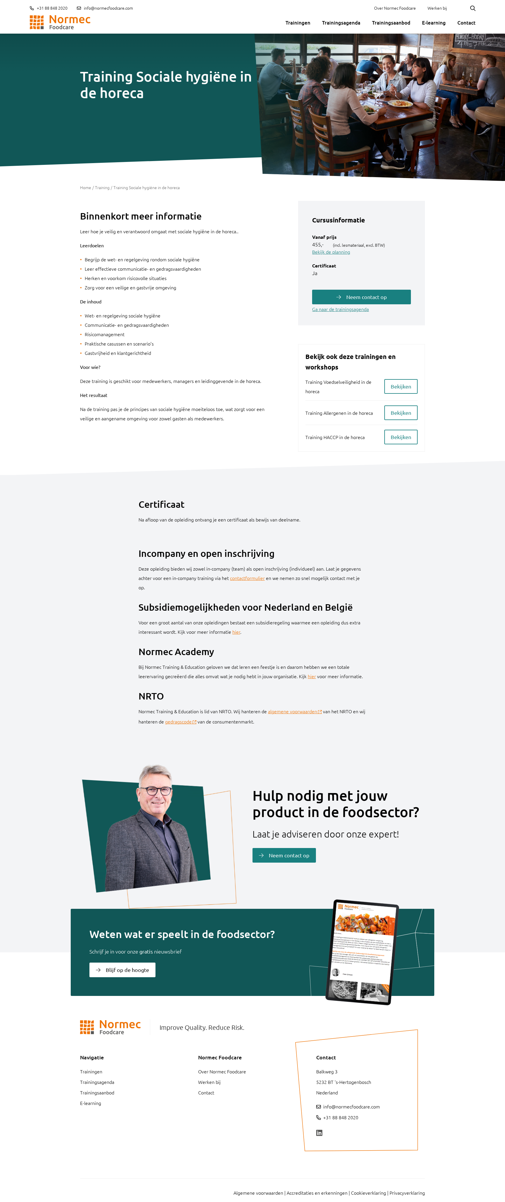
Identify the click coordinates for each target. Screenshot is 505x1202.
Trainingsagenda (341, 22)
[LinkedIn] (319, 1133)
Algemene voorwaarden (258, 1192)
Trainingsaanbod (391, 22)
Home (85, 187)
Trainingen (298, 22)
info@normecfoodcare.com (108, 8)
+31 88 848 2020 (52, 8)
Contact (466, 22)
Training (102, 187)
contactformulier (247, 578)
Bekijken (401, 386)
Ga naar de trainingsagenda (340, 309)
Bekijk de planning (331, 251)
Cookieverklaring (368, 1192)
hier (236, 631)
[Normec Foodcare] (60, 22)
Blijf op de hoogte (127, 970)
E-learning (434, 22)
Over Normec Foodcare (395, 8)
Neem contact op (366, 297)
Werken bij (437, 8)
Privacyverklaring (407, 1192)
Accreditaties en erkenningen (317, 1192)
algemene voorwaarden (292, 711)
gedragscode (178, 721)
